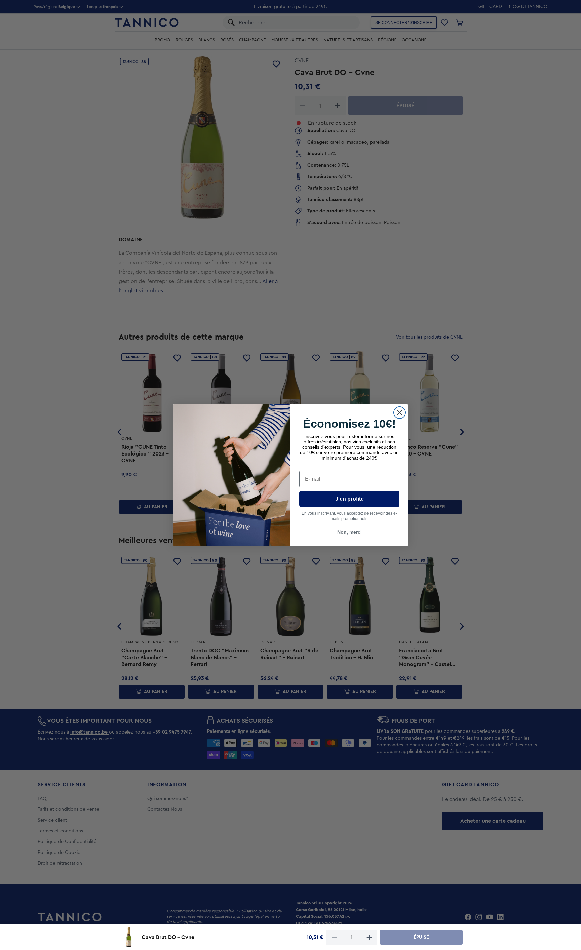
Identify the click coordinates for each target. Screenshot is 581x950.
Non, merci (349, 532)
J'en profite (349, 499)
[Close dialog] (399, 413)
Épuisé (421, 937)
